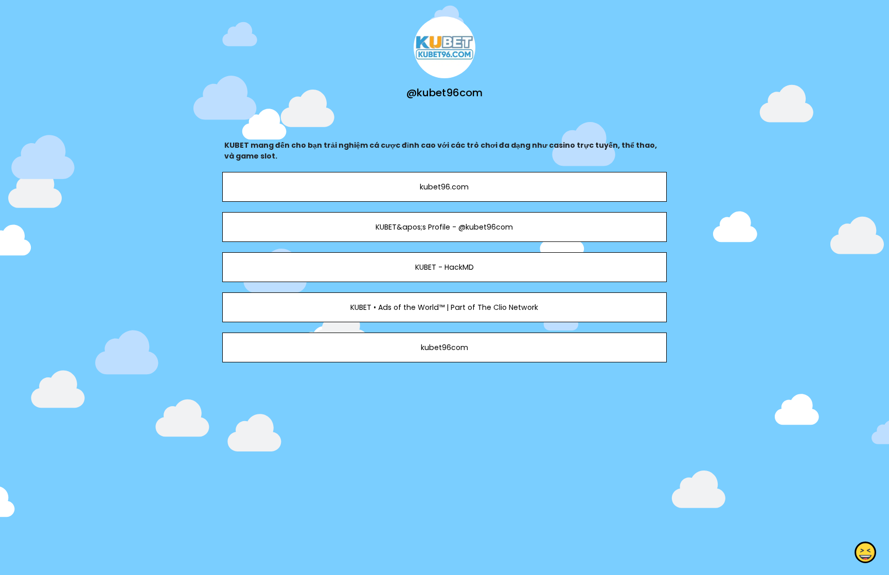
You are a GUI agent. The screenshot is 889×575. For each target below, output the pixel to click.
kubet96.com (444, 187)
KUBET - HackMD (444, 267)
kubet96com (444, 347)
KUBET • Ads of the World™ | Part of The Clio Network (444, 307)
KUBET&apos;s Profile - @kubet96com (444, 227)
